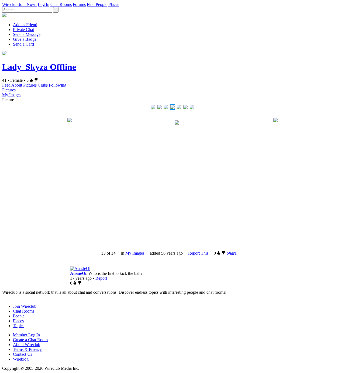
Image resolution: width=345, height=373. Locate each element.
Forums (79, 4)
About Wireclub (26, 344)
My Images (11, 95)
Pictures (30, 85)
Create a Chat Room (30, 339)
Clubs (43, 85)
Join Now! (28, 4)
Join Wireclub (24, 306)
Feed (6, 85)
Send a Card (23, 44)
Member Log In (26, 335)
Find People (97, 4)
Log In (43, 4)
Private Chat (23, 29)
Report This (198, 253)
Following (57, 85)
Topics (18, 325)
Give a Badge (24, 39)
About (16, 85)
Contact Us (22, 354)
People (19, 316)
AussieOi (78, 273)
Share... (233, 253)
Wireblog (21, 359)
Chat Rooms (61, 4)
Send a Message (26, 34)
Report (101, 278)
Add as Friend (25, 24)
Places (113, 4)
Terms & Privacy (27, 349)
